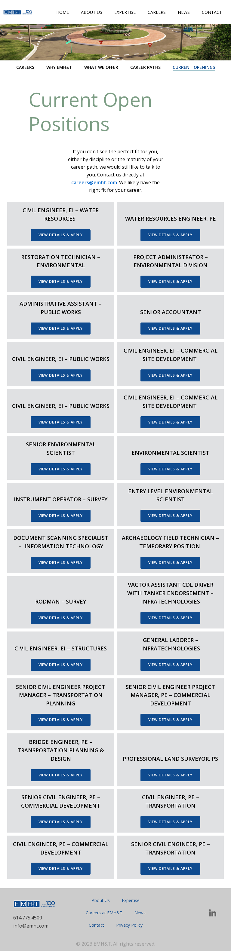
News (184, 12)
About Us (91, 12)
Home (62, 12)
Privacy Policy (129, 925)
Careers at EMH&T (104, 913)
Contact (212, 12)
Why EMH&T (59, 67)
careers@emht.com (94, 182)
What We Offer (101, 67)
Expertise (125, 12)
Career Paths (145, 67)
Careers (157, 12)
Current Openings (194, 67)
